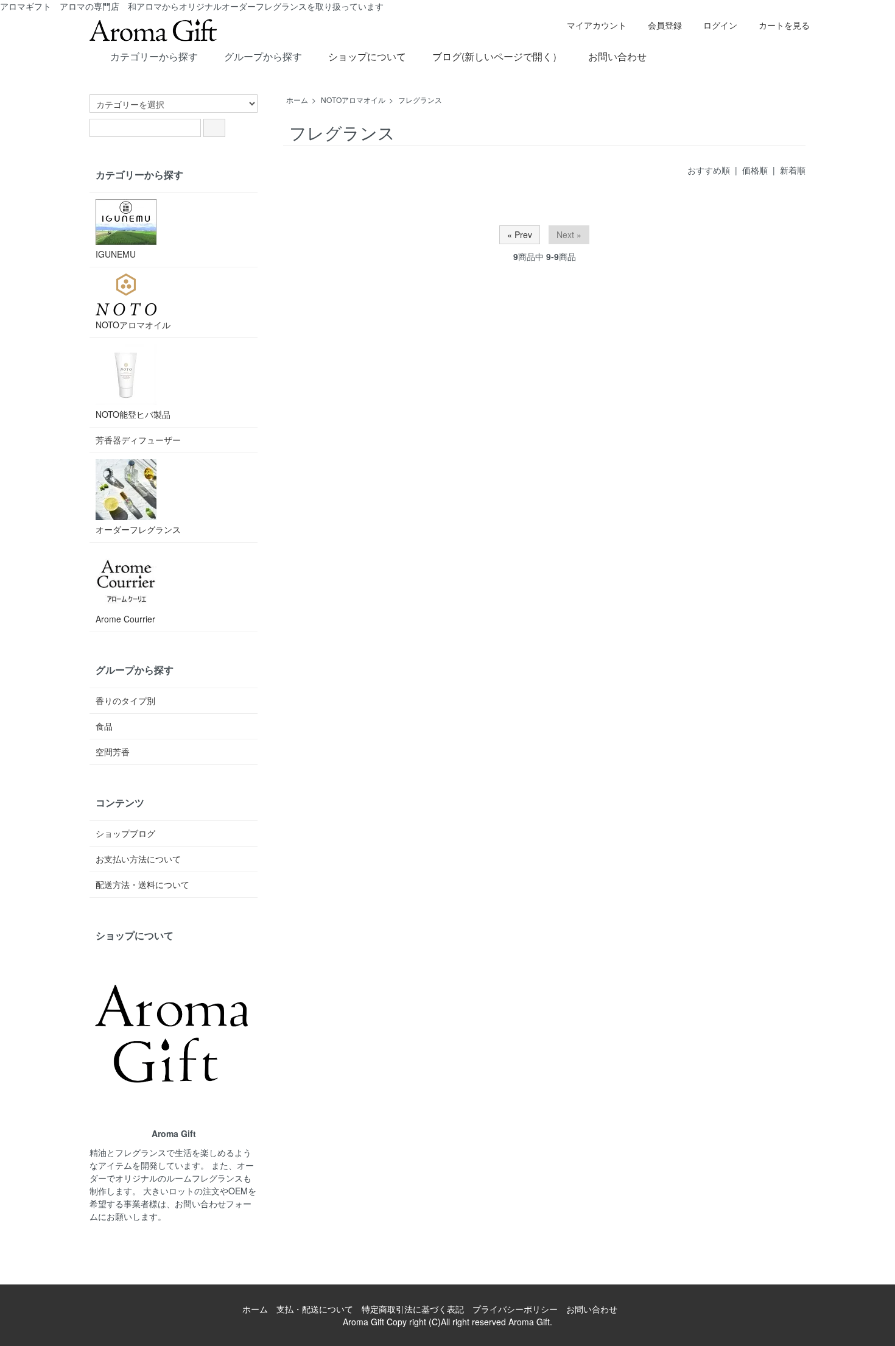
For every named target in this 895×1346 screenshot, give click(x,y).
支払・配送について (314, 1309)
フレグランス (420, 99)
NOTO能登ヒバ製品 (133, 414)
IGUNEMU (116, 254)
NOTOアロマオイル (353, 99)
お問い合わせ (617, 56)
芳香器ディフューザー (138, 440)
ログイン (720, 25)
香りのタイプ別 (125, 700)
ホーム (297, 99)
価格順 (755, 170)
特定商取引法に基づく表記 (413, 1309)
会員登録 (665, 25)
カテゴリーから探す (154, 56)
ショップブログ (125, 833)
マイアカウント (596, 25)
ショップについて (367, 56)
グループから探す (263, 56)
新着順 (793, 170)
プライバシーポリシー (515, 1309)
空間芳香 (113, 751)
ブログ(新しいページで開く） (497, 56)
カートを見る (784, 25)
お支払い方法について (138, 859)
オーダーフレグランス (138, 529)
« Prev (519, 234)
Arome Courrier (125, 619)
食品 (104, 726)
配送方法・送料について (142, 884)
